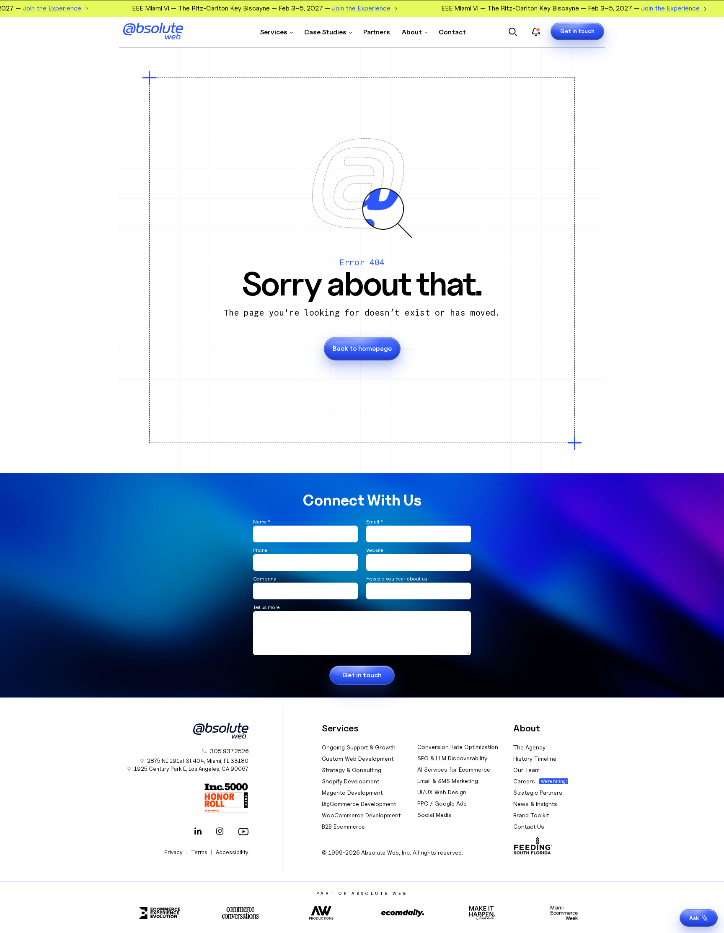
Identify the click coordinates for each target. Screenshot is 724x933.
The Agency (529, 747)
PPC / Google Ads (442, 803)
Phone (260, 550)
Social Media (434, 814)
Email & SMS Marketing (447, 780)
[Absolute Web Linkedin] (198, 832)
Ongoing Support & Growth (359, 747)
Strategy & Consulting (351, 769)
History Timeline (534, 758)
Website (374, 550)
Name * (261, 521)
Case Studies (325, 32)
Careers (524, 781)
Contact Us (528, 826)
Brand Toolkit (531, 815)
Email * (374, 521)
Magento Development (352, 792)
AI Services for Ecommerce (453, 769)
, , (191, 768)
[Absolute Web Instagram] (220, 832)
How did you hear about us (396, 578)
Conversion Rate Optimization (457, 746)
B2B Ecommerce (343, 826)
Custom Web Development (357, 758)
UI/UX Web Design (441, 792)
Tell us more (266, 607)
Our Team (526, 769)
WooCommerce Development (361, 815)
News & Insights (535, 803)
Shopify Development (350, 781)
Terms (199, 852)
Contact (452, 32)
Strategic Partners (537, 792)
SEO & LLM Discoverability (452, 758)
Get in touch (577, 31)
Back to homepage (362, 348)
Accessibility (232, 852)
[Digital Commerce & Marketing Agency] (165, 31)
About (412, 32)
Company (264, 578)
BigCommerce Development (359, 803)
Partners (376, 32)
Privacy (173, 852)
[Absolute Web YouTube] (241, 832)
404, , (197, 760)
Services (273, 32)
